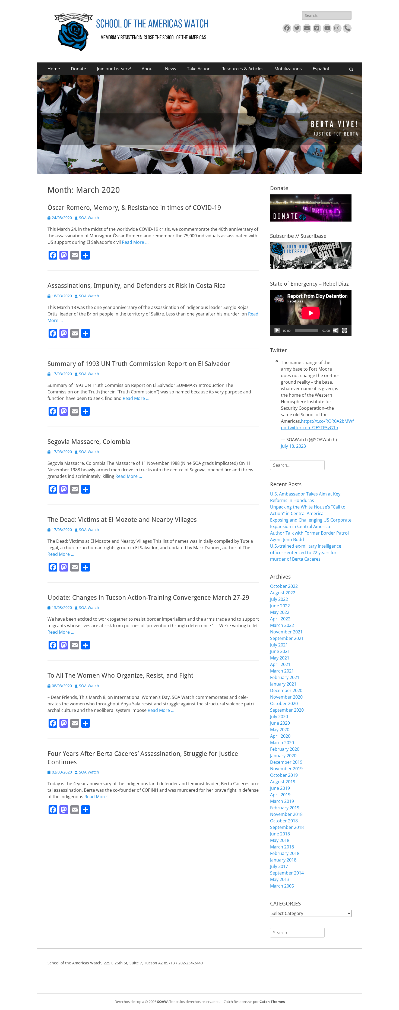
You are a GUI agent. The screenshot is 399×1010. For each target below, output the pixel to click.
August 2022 (282, 593)
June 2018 (280, 834)
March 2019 (282, 801)
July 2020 (279, 716)
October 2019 (284, 775)
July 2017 (279, 866)
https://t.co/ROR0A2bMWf (327, 421)
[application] (311, 313)
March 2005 (282, 886)
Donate (78, 69)
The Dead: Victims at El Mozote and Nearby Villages (122, 519)
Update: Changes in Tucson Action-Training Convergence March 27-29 (148, 597)
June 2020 (280, 723)
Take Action (199, 69)
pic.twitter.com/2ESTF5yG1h (309, 428)
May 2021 (279, 658)
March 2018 (282, 847)
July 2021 (279, 645)
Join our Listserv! (114, 69)
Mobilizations (288, 69)
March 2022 (282, 625)
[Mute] (335, 330)
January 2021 (283, 684)
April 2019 (280, 795)
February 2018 (284, 853)
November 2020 (286, 697)
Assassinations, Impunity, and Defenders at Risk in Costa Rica (136, 285)
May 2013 (279, 879)
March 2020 (282, 743)
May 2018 (279, 840)
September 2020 (287, 710)
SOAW (162, 1001)
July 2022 (279, 599)
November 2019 (286, 769)
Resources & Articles (242, 69)
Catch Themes (272, 1001)
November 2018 (286, 814)
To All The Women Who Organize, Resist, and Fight (120, 675)
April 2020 (280, 736)
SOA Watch (89, 217)
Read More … (135, 242)
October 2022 (284, 586)
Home (53, 69)
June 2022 (280, 606)
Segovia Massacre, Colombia (89, 442)
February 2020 (284, 749)
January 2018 (283, 860)
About (148, 69)
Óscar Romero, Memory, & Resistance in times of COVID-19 (134, 208)
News (170, 69)
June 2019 (280, 788)
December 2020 (286, 690)
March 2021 (282, 671)
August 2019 (282, 782)
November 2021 (286, 632)
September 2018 (287, 827)
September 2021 (287, 638)
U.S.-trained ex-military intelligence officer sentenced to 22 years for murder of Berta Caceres (305, 552)
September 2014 (287, 873)
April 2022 (280, 619)
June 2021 (280, 651)
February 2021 (284, 677)
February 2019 (284, 808)
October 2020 (284, 703)
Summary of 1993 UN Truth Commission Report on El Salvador (138, 364)
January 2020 (283, 756)
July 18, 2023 (293, 446)
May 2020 (279, 730)
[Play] (277, 330)
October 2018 (284, 821)
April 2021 (280, 664)
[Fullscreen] (344, 330)
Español (321, 69)
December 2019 (286, 762)
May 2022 (279, 612)
